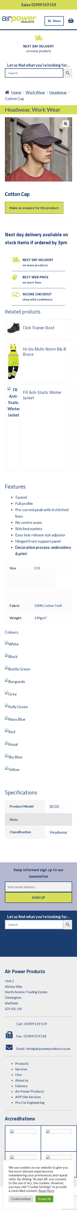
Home (16, 92)
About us (21, 1080)
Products (22, 1063)
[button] (65, 123)
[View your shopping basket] (71, 20)
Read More (46, 1191)
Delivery (21, 1086)
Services (21, 1069)
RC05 (54, 806)
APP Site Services (28, 1097)
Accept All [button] (44, 1199)
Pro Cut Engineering (29, 1102)
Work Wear (35, 92)
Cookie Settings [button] (21, 1199)
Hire (18, 1075)
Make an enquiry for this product (34, 208)
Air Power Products (29, 1091)
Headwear (58, 92)
